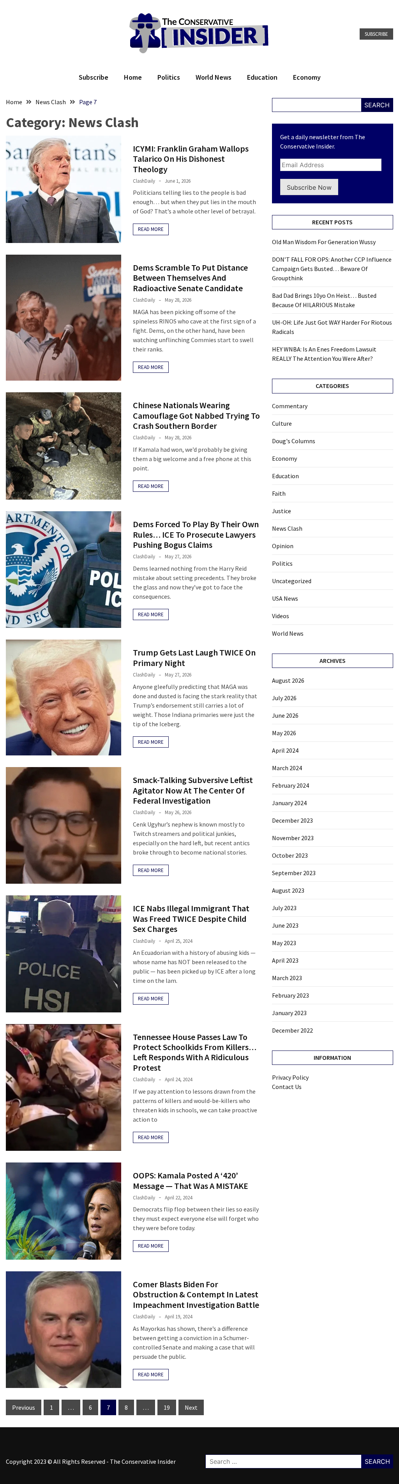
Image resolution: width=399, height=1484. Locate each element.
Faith (279, 493)
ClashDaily (144, 181)
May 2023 (284, 943)
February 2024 (290, 785)
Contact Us (287, 1087)
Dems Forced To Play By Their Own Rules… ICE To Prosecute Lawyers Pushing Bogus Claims (196, 534)
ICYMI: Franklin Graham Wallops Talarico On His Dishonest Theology (191, 159)
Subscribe (376, 34)
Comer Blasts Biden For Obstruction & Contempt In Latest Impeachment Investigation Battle (196, 1294)
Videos (280, 616)
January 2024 (289, 803)
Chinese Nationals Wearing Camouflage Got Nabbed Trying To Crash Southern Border (196, 415)
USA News (285, 598)
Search (377, 105)
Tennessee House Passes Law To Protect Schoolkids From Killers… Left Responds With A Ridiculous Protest (194, 1052)
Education (262, 77)
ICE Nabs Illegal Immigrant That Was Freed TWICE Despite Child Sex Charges (191, 918)
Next (191, 1407)
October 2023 (290, 855)
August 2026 (288, 680)
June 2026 (285, 715)
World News (213, 77)
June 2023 (285, 925)
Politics (168, 77)
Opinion (282, 546)
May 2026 (284, 733)
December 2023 (292, 820)
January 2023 (289, 1013)
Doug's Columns (293, 441)
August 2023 (288, 890)
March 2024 (287, 768)
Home (133, 77)
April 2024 (285, 750)
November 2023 (293, 838)
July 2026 (284, 698)
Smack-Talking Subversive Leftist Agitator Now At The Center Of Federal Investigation (193, 790)
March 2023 (287, 978)
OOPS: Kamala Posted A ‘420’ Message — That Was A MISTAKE (190, 1180)
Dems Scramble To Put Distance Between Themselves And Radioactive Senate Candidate (190, 278)
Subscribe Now (309, 187)
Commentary (289, 406)
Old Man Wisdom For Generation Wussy (324, 242)
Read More (151, 229)
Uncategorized (291, 581)
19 (167, 1407)
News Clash (287, 528)
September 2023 (294, 873)
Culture (282, 423)
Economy (307, 77)
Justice (281, 511)
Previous (23, 1407)
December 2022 (292, 1030)
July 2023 (284, 908)
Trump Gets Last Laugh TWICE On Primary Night (194, 657)
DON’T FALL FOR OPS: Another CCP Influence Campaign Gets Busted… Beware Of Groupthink (332, 268)
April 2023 (285, 960)
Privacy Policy (290, 1077)
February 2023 (290, 995)
